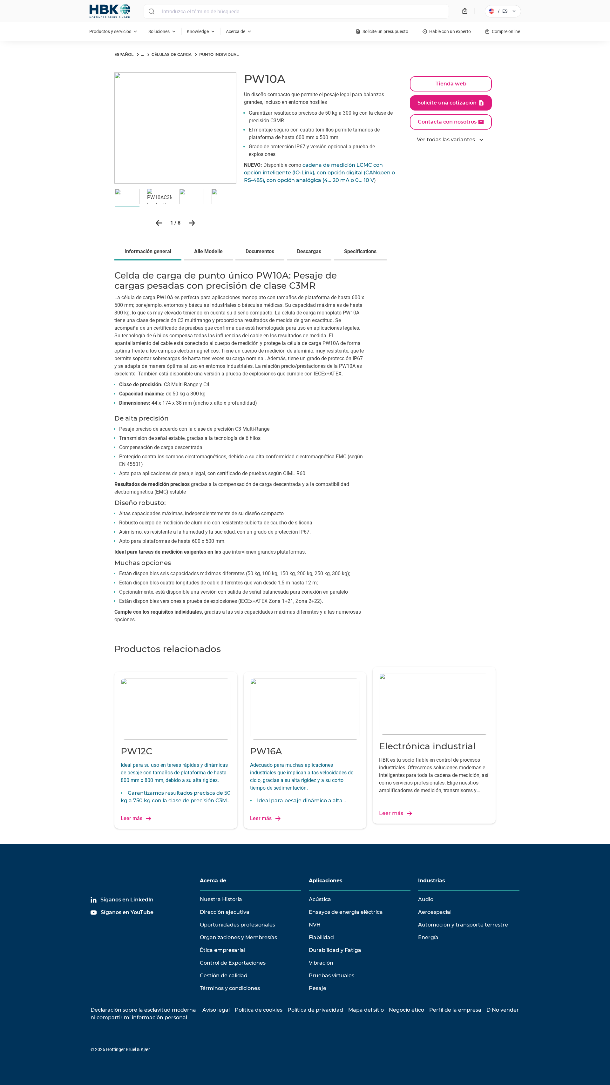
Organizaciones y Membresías (238, 937)
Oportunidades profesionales (237, 925)
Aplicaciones (325, 881)
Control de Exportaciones (233, 963)
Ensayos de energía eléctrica (346, 912)
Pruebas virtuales (331, 976)
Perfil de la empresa (455, 1010)
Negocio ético (406, 1010)
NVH (315, 925)
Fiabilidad (321, 937)
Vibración (321, 963)
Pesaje (317, 988)
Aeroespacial (434, 912)
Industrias (431, 881)
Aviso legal (216, 1010)
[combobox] (296, 11)
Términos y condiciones (230, 988)
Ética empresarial (222, 950)
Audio (425, 899)
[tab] (149, 252)
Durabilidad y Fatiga (335, 950)
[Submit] (151, 11)
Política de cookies (258, 1010)
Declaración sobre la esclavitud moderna (143, 1010)
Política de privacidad (315, 1010)
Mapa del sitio (366, 1010)
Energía (428, 937)
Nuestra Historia (221, 899)
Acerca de (213, 881)
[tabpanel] (305, 448)
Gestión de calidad (223, 976)
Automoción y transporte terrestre (463, 925)
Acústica (320, 899)
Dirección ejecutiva (224, 912)
